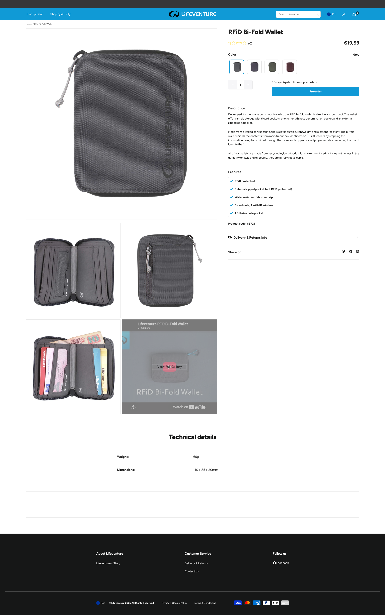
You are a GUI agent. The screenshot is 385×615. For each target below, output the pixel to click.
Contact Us (192, 571)
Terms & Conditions (205, 603)
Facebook (282, 563)
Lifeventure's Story (108, 563)
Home (29, 24)
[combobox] (298, 14)
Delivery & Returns (196, 563)
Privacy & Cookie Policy (174, 603)
